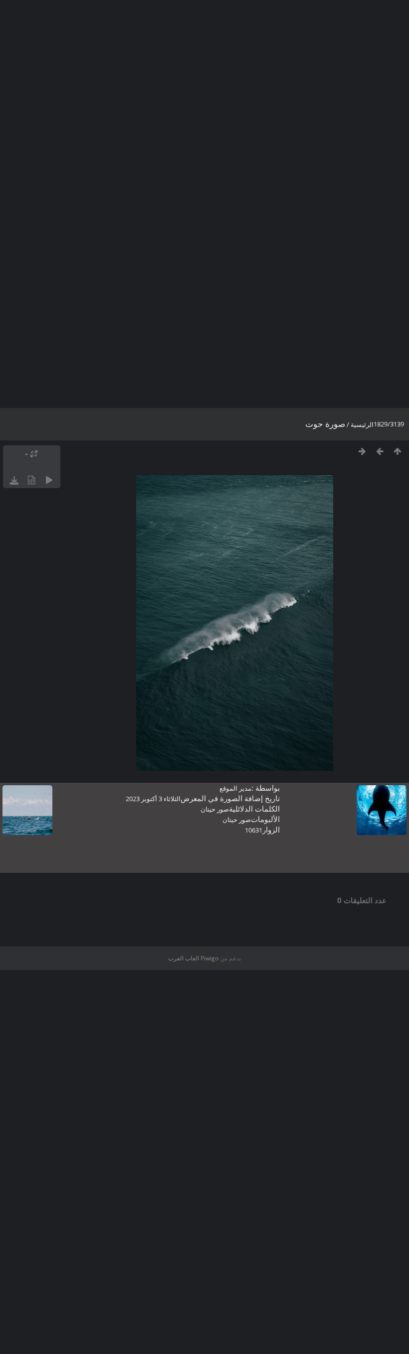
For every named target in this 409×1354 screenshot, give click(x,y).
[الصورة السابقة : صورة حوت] (380, 451)
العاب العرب (183, 958)
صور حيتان (215, 809)
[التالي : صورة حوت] (362, 451)
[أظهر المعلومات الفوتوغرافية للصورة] (31, 480)
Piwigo (209, 958)
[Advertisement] (204, 134)
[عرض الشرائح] (49, 480)
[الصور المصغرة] (397, 451)
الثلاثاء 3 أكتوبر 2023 (153, 798)
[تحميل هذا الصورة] (14, 480)
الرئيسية (362, 424)
